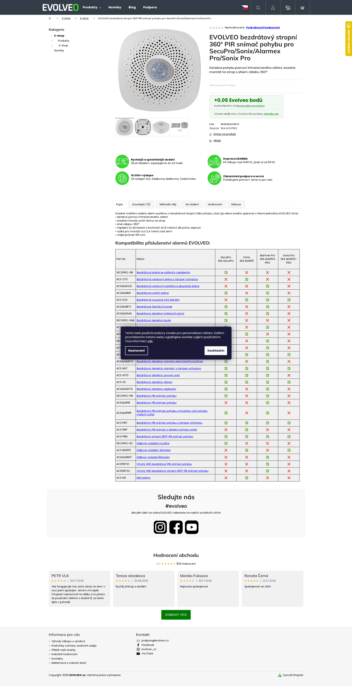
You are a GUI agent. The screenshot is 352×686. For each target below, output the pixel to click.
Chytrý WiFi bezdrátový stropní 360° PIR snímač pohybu (172, 471)
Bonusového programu (251, 105)
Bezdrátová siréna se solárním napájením (163, 272)
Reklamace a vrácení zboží (69, 663)
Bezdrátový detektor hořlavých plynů (160, 313)
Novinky (59, 50)
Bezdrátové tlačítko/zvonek (154, 307)
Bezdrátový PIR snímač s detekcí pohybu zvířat (167, 430)
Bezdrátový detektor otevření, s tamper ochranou (169, 368)
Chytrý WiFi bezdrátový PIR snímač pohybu (164, 464)
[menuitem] (92, 7)
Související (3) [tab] (141, 204)
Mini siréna (143, 478)
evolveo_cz (149, 649)
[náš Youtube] (192, 527)
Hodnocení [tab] (215, 204)
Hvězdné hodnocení (64, 654)
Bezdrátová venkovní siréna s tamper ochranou (167, 279)
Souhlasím (215, 350)
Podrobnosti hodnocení (263, 27)
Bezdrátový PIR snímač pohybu (156, 396)
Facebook (148, 645)
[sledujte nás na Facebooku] (176, 527)
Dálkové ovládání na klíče (153, 443)
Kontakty (57, 658)
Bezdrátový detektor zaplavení (156, 389)
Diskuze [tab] (236, 204)
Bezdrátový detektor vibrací (154, 382)
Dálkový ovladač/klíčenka (153, 457)
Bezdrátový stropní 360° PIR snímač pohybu (165, 436)
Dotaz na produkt (225, 134)
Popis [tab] (119, 204)
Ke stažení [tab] (192, 204)
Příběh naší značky (64, 650)
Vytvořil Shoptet (293, 675)
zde (150, 341)
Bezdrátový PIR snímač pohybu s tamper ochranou (169, 423)
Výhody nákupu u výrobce (68, 641)
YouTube (147, 653)
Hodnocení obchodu (176, 555)
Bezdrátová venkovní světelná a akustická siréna (168, 286)
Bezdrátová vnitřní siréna (153, 293)
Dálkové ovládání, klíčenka (154, 450)
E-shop (59, 36)
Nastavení (136, 350)
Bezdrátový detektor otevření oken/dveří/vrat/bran (170, 361)
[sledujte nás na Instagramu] (160, 527)
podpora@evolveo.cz (155, 640)
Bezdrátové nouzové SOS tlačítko (158, 300)
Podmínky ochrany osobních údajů (74, 646)
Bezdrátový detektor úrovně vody (158, 375)
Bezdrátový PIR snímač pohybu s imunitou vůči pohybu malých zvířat (172, 412)
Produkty (63, 41)
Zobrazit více (176, 615)
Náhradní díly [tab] (168, 204)
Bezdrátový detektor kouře (154, 320)
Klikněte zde (271, 114)
